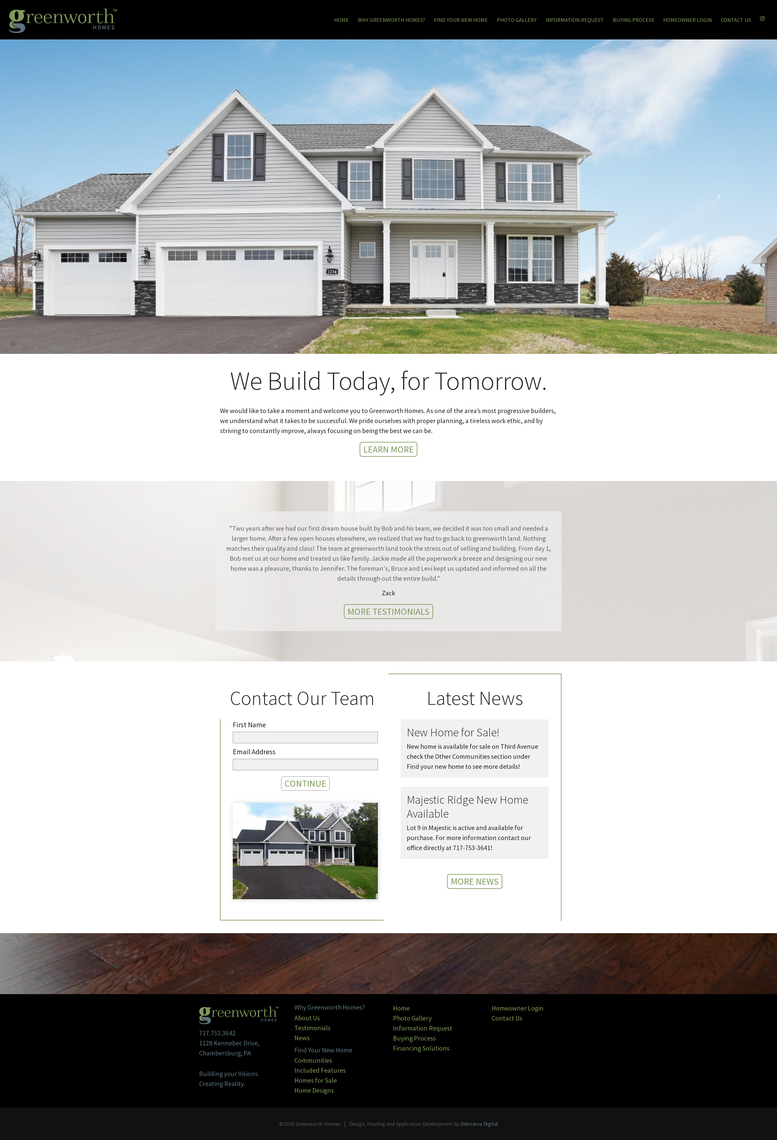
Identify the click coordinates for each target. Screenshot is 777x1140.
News (302, 1038)
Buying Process (633, 19)
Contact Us (736, 19)
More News (475, 881)
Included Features (320, 1070)
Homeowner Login (687, 19)
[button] (58, 196)
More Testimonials (388, 611)
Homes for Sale (315, 1080)
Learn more (388, 449)
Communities (313, 1060)
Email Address (254, 751)
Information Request (575, 19)
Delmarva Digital (479, 1123)
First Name (249, 724)
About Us (307, 1018)
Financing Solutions (421, 1048)
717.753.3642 (217, 1033)
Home (342, 19)
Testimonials (312, 1028)
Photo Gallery (517, 19)
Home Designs (314, 1090)
